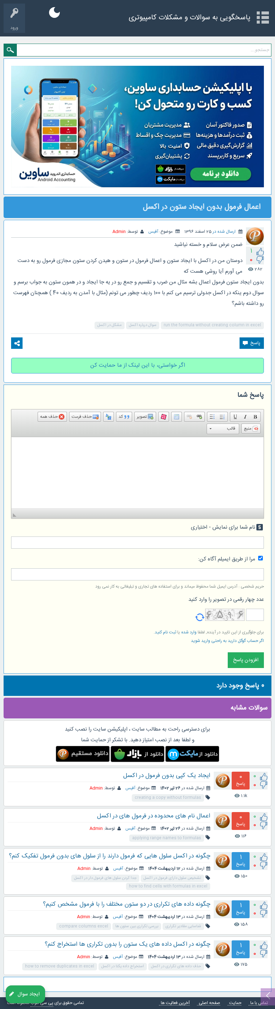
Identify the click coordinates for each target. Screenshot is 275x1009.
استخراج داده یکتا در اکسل (122, 966)
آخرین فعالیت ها (175, 1003)
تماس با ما (259, 1003)
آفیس (153, 231)
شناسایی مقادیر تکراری (183, 926)
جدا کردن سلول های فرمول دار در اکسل (105, 878)
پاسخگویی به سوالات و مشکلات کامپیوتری (190, 18)
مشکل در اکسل (109, 325)
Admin (96, 788)
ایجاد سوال (29, 994)
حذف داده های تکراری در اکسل (176, 966)
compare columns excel (83, 926)
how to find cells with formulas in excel (168, 886)
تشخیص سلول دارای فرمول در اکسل (172, 878)
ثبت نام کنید (165, 632)
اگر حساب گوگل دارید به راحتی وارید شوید (227, 640)
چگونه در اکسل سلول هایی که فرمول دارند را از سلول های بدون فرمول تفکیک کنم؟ (109, 856)
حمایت (235, 1003)
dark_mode (54, 12)
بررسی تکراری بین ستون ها (136, 926)
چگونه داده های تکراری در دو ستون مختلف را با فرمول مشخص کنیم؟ (126, 904)
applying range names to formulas (166, 838)
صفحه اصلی (209, 1003)
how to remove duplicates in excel (59, 966)
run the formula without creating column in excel (212, 325)
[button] (255, 416)
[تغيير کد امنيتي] (199, 614)
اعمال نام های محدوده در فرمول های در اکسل (153, 816)
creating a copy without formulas (168, 798)
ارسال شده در (224, 231)
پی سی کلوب (41, 1002)
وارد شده (189, 632)
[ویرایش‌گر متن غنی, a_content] (137, 473)
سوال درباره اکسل (142, 325)
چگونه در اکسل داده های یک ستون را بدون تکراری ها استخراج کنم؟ (127, 944)
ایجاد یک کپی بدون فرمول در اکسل (166, 776)
